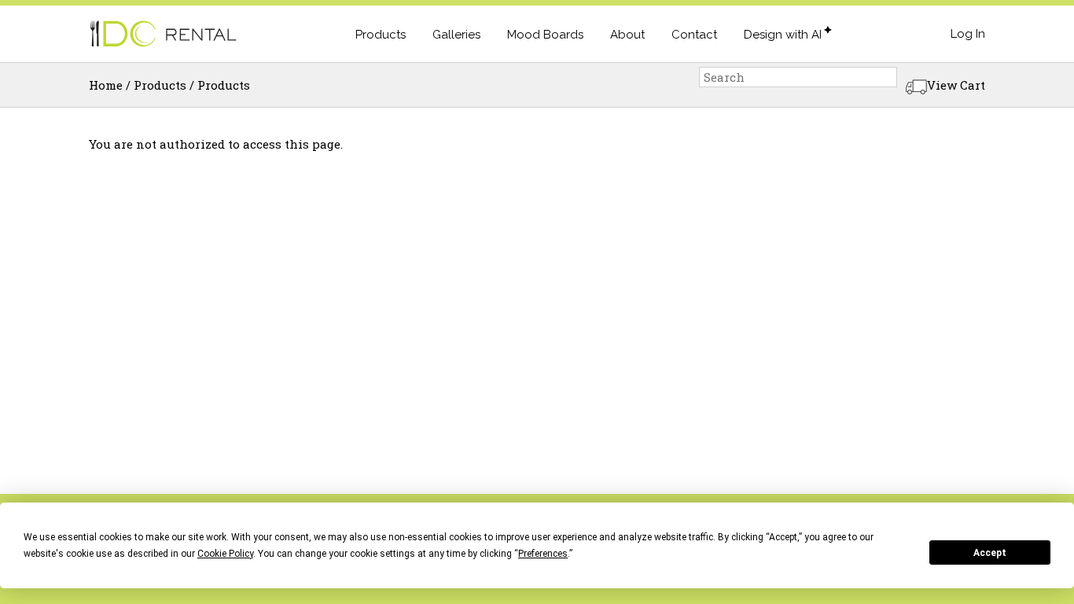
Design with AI (783, 35)
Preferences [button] (543, 553)
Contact (694, 35)
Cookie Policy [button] (225, 553)
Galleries (456, 35)
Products (380, 35)
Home (106, 85)
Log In (968, 34)
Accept (989, 552)
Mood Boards (545, 35)
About (627, 35)
